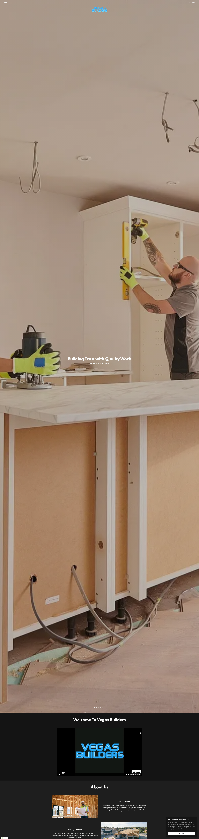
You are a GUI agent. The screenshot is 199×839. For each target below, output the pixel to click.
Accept (181, 833)
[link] (99, 2)
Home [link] (6, 2)
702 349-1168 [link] (99, 707)
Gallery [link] (192, 2)
